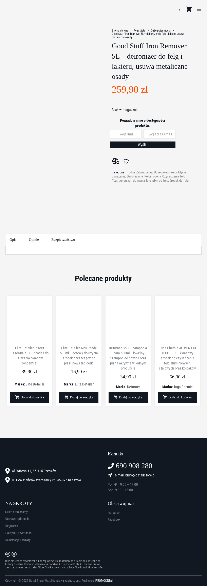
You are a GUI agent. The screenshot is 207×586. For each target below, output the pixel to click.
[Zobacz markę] (127, 199)
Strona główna (120, 30)
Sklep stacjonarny (16, 512)
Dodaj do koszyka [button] (32, 397)
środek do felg (179, 180)
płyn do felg (160, 180)
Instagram (114, 513)
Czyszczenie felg (173, 176)
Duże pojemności (161, 30)
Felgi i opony (152, 176)
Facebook (114, 520)
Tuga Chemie (183, 387)
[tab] (12, 239)
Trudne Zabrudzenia (139, 172)
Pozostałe (139, 30)
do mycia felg (142, 180)
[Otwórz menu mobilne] (199, 9)
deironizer (125, 180)
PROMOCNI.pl (104, 581)
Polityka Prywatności (18, 533)
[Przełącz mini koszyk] (189, 9)
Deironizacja (135, 176)
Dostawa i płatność (17, 519)
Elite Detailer (35, 384)
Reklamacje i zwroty (18, 540)
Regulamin (11, 526)
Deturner (133, 387)
